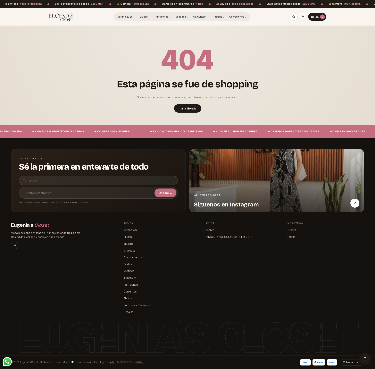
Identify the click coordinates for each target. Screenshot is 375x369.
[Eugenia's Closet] (61, 17)
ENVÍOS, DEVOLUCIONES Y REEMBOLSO (229, 237)
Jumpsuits (130, 278)
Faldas (128, 264)
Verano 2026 (126, 16)
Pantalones (163, 16)
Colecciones (237, 16)
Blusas (145, 16)
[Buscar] (294, 17)
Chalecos (129, 250)
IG (14, 245)
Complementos (133, 257)
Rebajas (218, 16)
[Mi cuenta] (303, 17)
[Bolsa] (365, 358)
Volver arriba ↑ (352, 362)
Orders (292, 230)
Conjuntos (200, 16)
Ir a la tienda (187, 108)
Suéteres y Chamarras (137, 305)
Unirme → (165, 193)
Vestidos (182, 16)
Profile (291, 237)
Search (209, 230)
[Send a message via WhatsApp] (7, 361)
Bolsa (317, 17)
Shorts (128, 298)
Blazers (128, 243)
